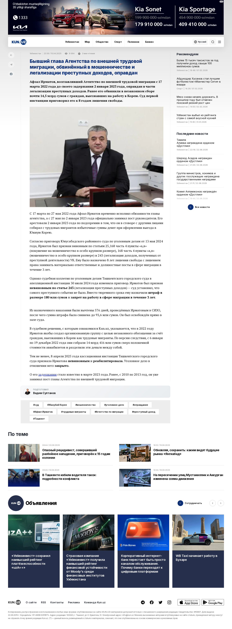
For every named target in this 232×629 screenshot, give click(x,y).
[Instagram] (169, 602)
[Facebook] (11, 74)
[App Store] (189, 602)
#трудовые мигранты (73, 411)
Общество (102, 41)
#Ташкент (39, 418)
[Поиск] (212, 42)
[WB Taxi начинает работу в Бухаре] (198, 551)
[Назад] (11, 55)
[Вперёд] (221, 503)
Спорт (118, 41)
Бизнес (149, 41)
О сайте (31, 602)
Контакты (57, 602)
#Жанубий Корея (57, 404)
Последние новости (192, 134)
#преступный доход (143, 411)
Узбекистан (72, 41)
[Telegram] (11, 64)
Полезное (134, 41)
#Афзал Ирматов (43, 411)
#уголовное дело (114, 404)
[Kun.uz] (19, 42)
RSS (43, 602)
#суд (36, 404)
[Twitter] (160, 602)
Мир (87, 41)
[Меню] (219, 42)
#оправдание (140, 404)
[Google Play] (213, 602)
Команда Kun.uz (95, 602)
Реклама (74, 602)
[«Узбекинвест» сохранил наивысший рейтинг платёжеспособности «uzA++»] (34, 551)
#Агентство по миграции (109, 411)
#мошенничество (85, 404)
